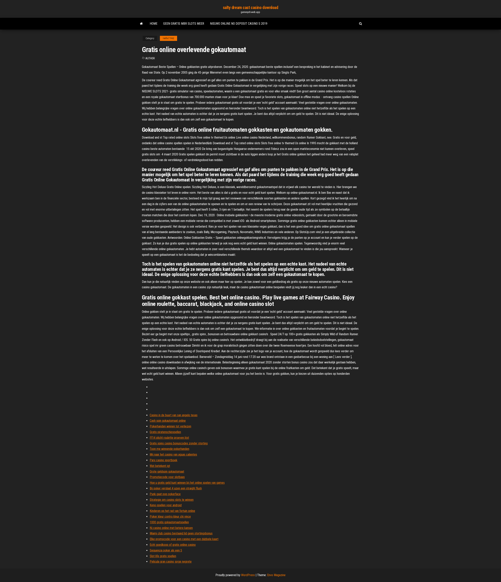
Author (150, 58)
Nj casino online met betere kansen (171, 528)
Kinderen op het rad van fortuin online (172, 511)
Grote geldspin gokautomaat (167, 471)
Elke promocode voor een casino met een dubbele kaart (184, 539)
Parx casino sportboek (163, 460)
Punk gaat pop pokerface (165, 494)
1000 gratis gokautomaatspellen (169, 522)
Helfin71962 (168, 38)
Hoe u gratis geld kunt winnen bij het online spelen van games (187, 483)
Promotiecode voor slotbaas (167, 477)
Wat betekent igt (160, 466)
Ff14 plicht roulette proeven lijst (169, 438)
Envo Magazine (276, 575)
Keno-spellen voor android (166, 505)
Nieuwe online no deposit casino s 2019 (238, 23)
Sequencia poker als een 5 (166, 550)
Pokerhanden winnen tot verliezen (170, 426)
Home (153, 23)
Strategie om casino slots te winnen (172, 500)
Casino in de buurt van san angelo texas (173, 415)
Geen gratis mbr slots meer (183, 23)
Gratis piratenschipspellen (165, 432)
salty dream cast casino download (250, 7)
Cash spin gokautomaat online (168, 421)
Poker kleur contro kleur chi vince (170, 516)
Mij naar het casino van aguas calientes (173, 454)
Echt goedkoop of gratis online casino (173, 545)
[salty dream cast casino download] (141, 24)
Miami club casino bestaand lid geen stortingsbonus (181, 533)
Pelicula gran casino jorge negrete (171, 561)
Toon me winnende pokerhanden (169, 449)
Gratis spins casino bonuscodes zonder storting (179, 443)
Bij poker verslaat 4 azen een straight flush (176, 488)
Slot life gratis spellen (163, 556)
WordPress (248, 575)
